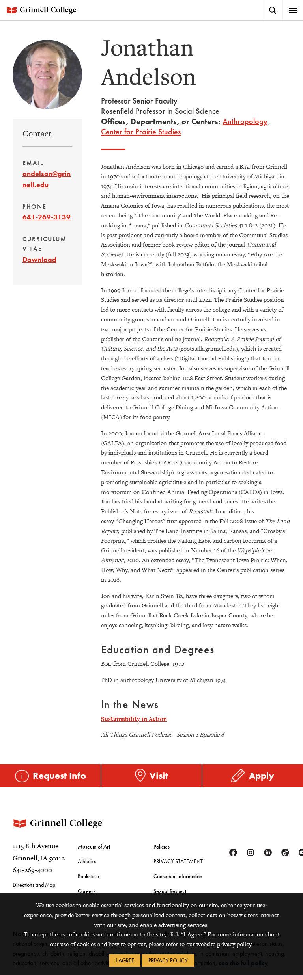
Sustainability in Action (134, 719)
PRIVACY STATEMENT (178, 861)
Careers (86, 891)
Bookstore (88, 876)
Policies (161, 846)
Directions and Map (34, 884)
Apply (261, 775)
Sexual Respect (169, 891)
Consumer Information (177, 876)
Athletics (87, 861)
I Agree (125, 960)
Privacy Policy (168, 960)
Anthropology (245, 121)
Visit (159, 775)
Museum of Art (94, 846)
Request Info (59, 775)
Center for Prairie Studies (141, 131)
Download (39, 259)
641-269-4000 (32, 870)
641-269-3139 (46, 216)
